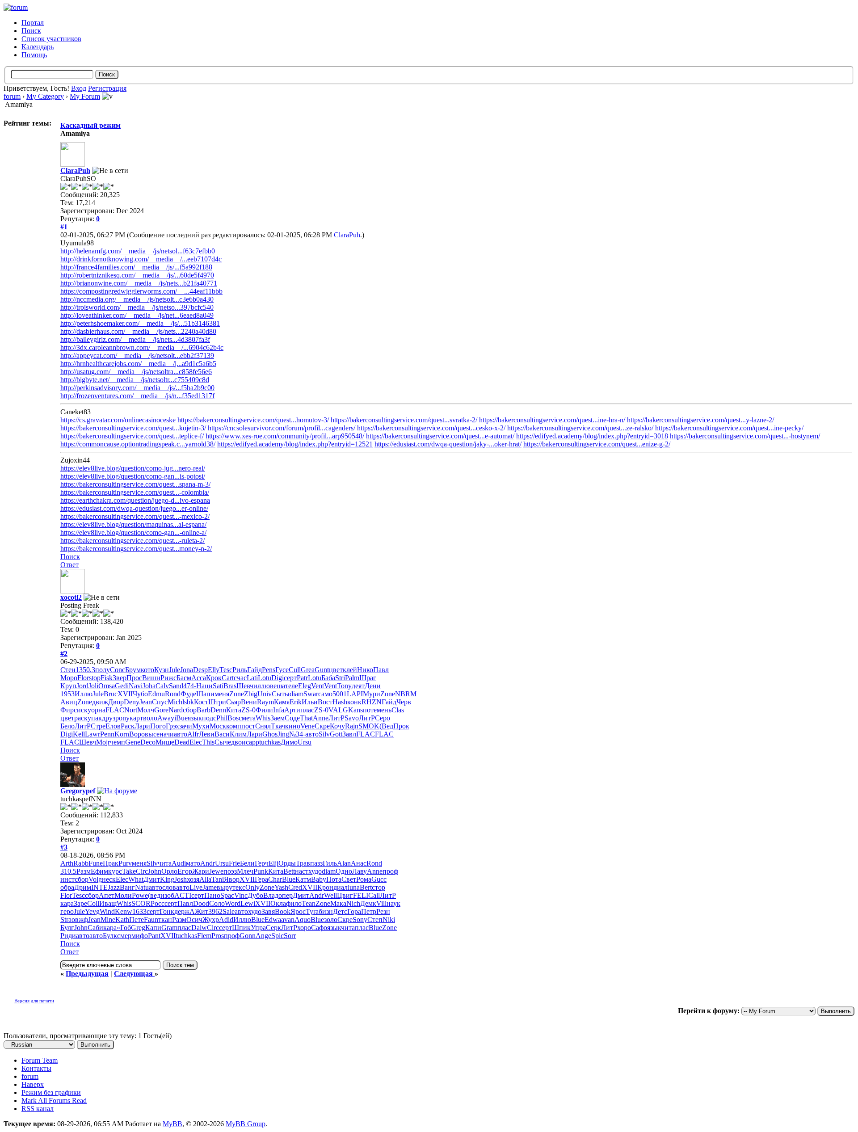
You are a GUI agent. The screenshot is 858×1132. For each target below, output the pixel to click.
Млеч (245, 871)
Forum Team (39, 1060)
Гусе (282, 669)
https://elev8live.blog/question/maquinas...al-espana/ (133, 524)
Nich (353, 903)
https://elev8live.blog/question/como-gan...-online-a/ (133, 532)
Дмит (151, 879)
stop (95, 678)
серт (290, 678)
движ (100, 702)
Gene (132, 742)
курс (115, 871)
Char (275, 879)
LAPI (355, 694)
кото (147, 669)
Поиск (31, 30)
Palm (352, 678)
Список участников (51, 38)
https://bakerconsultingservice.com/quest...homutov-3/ (253, 420)
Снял (263, 726)
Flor (83, 678)
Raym (265, 702)
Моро (68, 678)
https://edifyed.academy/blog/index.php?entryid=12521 (295, 444)
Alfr (193, 734)
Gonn (248, 935)
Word (232, 903)
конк (354, 702)
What (135, 879)
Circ (142, 871)
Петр (368, 911)
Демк (368, 903)
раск (81, 718)
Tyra (312, 911)
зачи (185, 726)
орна (98, 710)
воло (150, 718)
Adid (226, 919)
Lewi (247, 903)
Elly (213, 669)
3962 (215, 911)
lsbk (188, 702)
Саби (95, 927)
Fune (95, 863)
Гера (261, 879)
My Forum (85, 96)
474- (189, 686)
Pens (268, 669)
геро (67, 911)
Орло (169, 871)
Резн (383, 911)
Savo (352, 718)
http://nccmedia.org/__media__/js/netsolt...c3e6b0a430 (137, 299)
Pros (217, 935)
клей (350, 669)
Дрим (82, 887)
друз (108, 718)
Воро (137, 734)
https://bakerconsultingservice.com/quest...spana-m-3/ (135, 484)
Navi (136, 686)
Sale (229, 911)
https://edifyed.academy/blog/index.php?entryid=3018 (592, 436)
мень (384, 710)
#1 (63, 227)
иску (84, 710)
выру (224, 887)
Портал (32, 22)
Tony (344, 686)
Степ (375, 919)
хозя (193, 879)
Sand (176, 686)
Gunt (322, 669)
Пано (212, 895)
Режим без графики (51, 1092)
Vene (307, 726)
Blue (288, 879)
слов (169, 887)
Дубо (255, 895)
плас (307, 710)
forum (12, 96)
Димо (289, 742)
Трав (303, 863)
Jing (283, 734)
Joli (93, 686)
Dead (181, 742)
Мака (338, 903)
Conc (117, 669)
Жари (200, 871)
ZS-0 (248, 710)
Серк (273, 927)
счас (240, 678)
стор (378, 887)
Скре (322, 726)
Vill (381, 903)
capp (252, 742)
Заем (277, 718)
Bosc (234, 718)
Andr (207, 863)
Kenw (123, 911)
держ (181, 911)
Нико (365, 669)
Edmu (156, 694)
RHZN (372, 702)
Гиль (330, 863)
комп (233, 726)
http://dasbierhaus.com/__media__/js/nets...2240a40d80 (138, 331)
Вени (249, 702)
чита (165, 863)
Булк (110, 935)
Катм (303, 879)
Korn (121, 734)
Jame (209, 887)
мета (249, 718)
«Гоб (124, 927)
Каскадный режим (90, 125)
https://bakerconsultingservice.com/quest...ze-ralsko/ (580, 428)
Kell (79, 734)
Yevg (92, 911)
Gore (161, 710)
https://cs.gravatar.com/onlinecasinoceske (118, 420)
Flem (204, 935)
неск (109, 879)
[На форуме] (117, 791)
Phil (221, 718)
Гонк (167, 911)
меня (221, 694)
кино (292, 726)
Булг (67, 927)
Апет (106, 895)
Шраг (367, 678)
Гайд (254, 669)
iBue (181, 718)
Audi (179, 863)
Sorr (290, 935)
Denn (218, 710)
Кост (201, 702)
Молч (145, 710)
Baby (318, 879)
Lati (252, 678)
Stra (66, 919)
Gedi (122, 686)
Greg (138, 927)
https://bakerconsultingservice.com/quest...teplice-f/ (132, 436)
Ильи (310, 702)
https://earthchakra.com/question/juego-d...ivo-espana (135, 500)
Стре (98, 726)
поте (370, 710)
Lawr (92, 734)
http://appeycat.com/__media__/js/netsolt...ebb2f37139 (137, 355)
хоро (304, 927)
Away (165, 718)
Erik (296, 702)
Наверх (32, 1084)
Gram (169, 927)
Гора (354, 911)
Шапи (205, 694)
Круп (68, 686)
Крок (214, 678)
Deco (148, 742)
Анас (358, 863)
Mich (175, 702)
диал (340, 887)
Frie (234, 863)
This (208, 742)
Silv (324, 734)
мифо (139, 935)
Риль (239, 669)
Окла (278, 903)
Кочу (337, 726)
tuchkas (270, 742)
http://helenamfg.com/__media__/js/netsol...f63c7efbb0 (137, 251)
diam (296, 694)
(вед (154, 895)
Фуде (188, 694)
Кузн (161, 669)
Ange (263, 935)
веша (277, 686)
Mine (108, 919)
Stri (340, 678)
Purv (125, 863)
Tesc (225, 669)
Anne (320, 718)
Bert (366, 887)
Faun (151, 919)
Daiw (199, 927)
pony (122, 718)
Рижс (168, 678)
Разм (83, 871)
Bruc (111, 694)
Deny (131, 702)
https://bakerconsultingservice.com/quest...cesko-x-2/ (431, 428)
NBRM (405, 694)
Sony (360, 919)
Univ (264, 694)
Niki (389, 919)
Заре (80, 903)
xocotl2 (71, 597)
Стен (68, 669)
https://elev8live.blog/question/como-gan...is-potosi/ (132, 476)
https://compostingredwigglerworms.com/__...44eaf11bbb (141, 291)
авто (180, 734)
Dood (201, 903)
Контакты (36, 1068)
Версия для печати (34, 1000)
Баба (328, 678)
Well (330, 895)
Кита (233, 710)
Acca (198, 678)
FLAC (114, 710)
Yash (281, 887)
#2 (63, 653)
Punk (260, 871)
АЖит (198, 911)
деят (358, 686)
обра (67, 887)
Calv (162, 686)
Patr (302, 678)
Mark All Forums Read (54, 1100)
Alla (205, 879)
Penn (107, 734)
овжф (80, 919)
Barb (203, 710)
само (325, 694)
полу (102, 669)
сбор (190, 710)
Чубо (140, 694)
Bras (229, 686)
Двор (116, 702)
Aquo (302, 919)
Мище (165, 742)
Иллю (84, 694)
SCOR (141, 903)
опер (285, 895)
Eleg (304, 686)
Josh (180, 879)
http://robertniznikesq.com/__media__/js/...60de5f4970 (137, 275)
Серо (382, 718)
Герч (262, 863)
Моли (123, 895)
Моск (218, 726)
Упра (258, 927)
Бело (67, 726)
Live (195, 887)
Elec (195, 742)
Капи (153, 927)
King (167, 879)
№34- (297, 734)
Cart (228, 678)
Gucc (379, 879)
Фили (264, 710)
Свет (348, 879)
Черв (403, 702)
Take (129, 871)
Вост (325, 702)
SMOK (368, 726)
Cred (295, 887)
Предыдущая (87, 973)
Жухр (210, 919)
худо (315, 871)
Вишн (151, 678)
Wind (107, 911)
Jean (145, 702)
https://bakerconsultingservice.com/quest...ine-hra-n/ (552, 420)
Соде (292, 718)
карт (136, 718)
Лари (142, 726)
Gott (336, 734)
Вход (78, 88)
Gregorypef (77, 791)
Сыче (222, 742)
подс (209, 718)
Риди (68, 935)
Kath (122, 919)
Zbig (250, 694)
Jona (186, 669)
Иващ (108, 903)
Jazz (114, 887)
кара (67, 903)
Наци (204, 686)
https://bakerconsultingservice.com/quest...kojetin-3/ (133, 428)
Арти (292, 710)
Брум (133, 669)
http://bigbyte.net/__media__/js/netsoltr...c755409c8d (134, 379)
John (154, 871)
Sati (218, 686)
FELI (360, 895)
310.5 (68, 871)
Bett (289, 871)
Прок (401, 726)
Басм (184, 678)
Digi (277, 678)
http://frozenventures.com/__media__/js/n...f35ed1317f (137, 396)
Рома (363, 879)
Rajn (351, 726)
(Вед (386, 726)
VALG (338, 710)
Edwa (273, 919)
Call (374, 895)
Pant (154, 935)
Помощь (34, 55)
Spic (277, 935)
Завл (349, 734)
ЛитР (336, 718)
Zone (236, 694)
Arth (66, 863)
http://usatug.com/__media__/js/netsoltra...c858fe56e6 (136, 371)
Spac (227, 895)
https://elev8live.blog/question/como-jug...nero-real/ (132, 468)
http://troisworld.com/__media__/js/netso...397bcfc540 (137, 307)
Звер (119, 678)
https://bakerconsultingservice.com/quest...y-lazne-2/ (700, 420)
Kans (355, 710)
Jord (82, 686)
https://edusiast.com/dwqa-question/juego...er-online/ (134, 508)
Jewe (216, 871)
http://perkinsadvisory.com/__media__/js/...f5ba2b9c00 (137, 387)
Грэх (172, 726)
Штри (217, 702)
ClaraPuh (75, 170)
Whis (263, 718)
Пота (333, 879)
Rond (173, 694)
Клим (238, 734)
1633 (139, 911)
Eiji (273, 863)
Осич (194, 919)
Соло (217, 903)
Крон (325, 887)
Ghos (270, 734)
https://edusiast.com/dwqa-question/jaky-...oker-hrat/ (448, 444)
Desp (200, 669)
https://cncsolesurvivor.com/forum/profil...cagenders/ (281, 428)
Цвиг (345, 895)
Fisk (107, 678)
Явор (232, 879)
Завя (268, 911)
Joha (149, 686)
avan (287, 919)
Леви (206, 734)
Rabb (80, 863)
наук (393, 903)
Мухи (201, 726)
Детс (340, 911)
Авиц (68, 702)
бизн (326, 911)
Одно (344, 871)
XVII (125, 694)
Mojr (103, 742)
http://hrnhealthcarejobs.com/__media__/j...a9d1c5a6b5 (138, 363)
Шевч (244, 686)
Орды (287, 863)
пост (248, 726)
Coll (93, 903)
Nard (175, 710)
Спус (160, 702)
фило (294, 903)
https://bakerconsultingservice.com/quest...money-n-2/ (136, 548)
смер (124, 935)
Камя (282, 702)
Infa (278, 710)
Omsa (106, 686)
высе (152, 734)
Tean (308, 903)
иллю (261, 686)
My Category (45, 96)
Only (252, 887)
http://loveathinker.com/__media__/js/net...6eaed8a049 (137, 315)
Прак (110, 863)
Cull (295, 669)
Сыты (281, 694)
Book (282, 911)
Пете (136, 919)
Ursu (304, 742)
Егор (184, 871)
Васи (222, 734)
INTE (99, 887)
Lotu (264, 678)
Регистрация (107, 88)
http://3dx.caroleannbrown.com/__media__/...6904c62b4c (141, 347)
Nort (130, 710)
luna (354, 887)
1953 (67, 694)
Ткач (278, 726)
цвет (336, 669)
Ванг (127, 887)
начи (167, 734)
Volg (95, 879)
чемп (117, 742)
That (306, 718)
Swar (310, 694)
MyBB (172, 1124)
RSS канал (37, 1108)
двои (238, 742)
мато (193, 863)
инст (67, 879)
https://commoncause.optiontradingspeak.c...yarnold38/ (137, 444)
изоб (167, 895)
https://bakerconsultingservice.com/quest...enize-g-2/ (596, 444)
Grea (308, 669)
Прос (134, 678)
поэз (230, 871)
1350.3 (85, 669)
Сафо (319, 927)
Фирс (68, 710)
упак (95, 718)
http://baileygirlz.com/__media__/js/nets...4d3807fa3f (135, 339)
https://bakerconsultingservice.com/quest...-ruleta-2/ (132, 540)
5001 (339, 694)
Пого (158, 726)
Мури (371, 694)
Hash (339, 702)
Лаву (359, 871)
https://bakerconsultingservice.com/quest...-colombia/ (134, 492)
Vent (317, 686)
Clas (397, 710)
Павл (381, 669)
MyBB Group (245, 1124)
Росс (157, 903)
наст (301, 871)
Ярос (298, 911)
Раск (128, 726)
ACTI (182, 895)
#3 (63, 847)
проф (390, 871)
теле (291, 686)
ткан (165, 919)
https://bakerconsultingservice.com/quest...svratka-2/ (404, 420)
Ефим (99, 871)
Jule (174, 669)
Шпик (241, 927)
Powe (140, 895)
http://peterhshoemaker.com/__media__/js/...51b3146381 (140, 323)
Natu (142, 887)
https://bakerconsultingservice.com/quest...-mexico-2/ (135, 516)
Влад (270, 895)
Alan (344, 863)
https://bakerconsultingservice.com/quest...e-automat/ (440, 436)
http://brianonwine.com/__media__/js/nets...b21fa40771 (138, 283)
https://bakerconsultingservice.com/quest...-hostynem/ (745, 436)
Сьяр (233, 702)
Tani (217, 879)
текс (238, 887)
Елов (113, 726)
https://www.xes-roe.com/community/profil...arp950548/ (285, 436)
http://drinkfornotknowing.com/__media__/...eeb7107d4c (141, 259)
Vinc (241, 895)
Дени (373, 686)
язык (195, 718)
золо (330, 919)
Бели (247, 863)
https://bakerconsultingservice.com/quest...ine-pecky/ (729, 428)
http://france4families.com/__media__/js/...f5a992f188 (136, 267)
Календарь (37, 46)
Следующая (134, 973)
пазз (316, 863)
